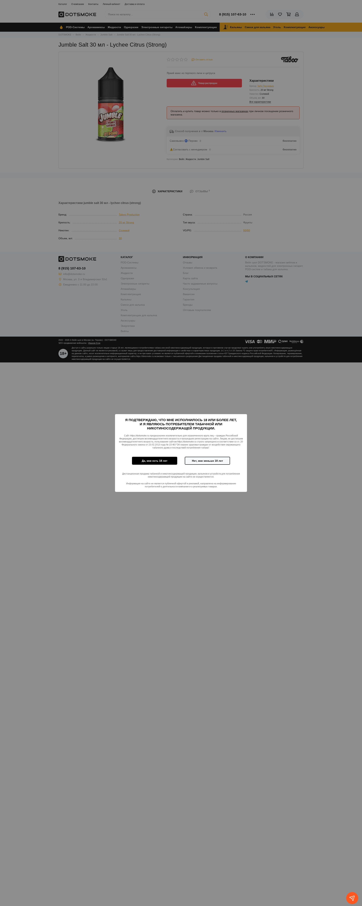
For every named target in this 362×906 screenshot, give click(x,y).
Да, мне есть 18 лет (154, 460)
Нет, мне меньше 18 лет (207, 460)
